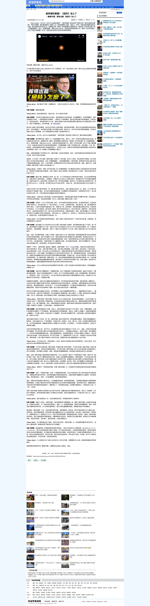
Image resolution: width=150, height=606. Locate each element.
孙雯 (47, 574)
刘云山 (72, 574)
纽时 (29, 460)
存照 (72, 585)
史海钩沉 (43, 587)
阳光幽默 (69, 597)
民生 (88, 7)
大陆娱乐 (38, 592)
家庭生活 (48, 587)
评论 (37, 5)
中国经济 (57, 7)
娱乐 (51, 5)
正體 (92, 1)
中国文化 (79, 587)
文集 (54, 585)
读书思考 (110, 587)
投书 (66, 585)
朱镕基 (33, 573)
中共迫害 (43, 460)
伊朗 (29, 573)
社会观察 (48, 594)
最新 (38, 7)
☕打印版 (112, 9)
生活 (41, 5)
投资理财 (100, 587)
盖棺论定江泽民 (41, 597)
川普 (43, 573)
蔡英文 (84, 574)
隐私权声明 (99, 601)
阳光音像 (84, 597)
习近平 (65, 573)
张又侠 (82, 573)
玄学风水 (64, 587)
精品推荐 (69, 592)
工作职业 (69, 587)
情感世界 (43, 594)
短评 (60, 585)
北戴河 (62, 574)
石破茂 (43, 574)
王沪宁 (36, 574)
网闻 (78, 7)
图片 (111, 7)
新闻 (33, 5)
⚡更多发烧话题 (32, 570)
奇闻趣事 (69, 594)
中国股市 (30, 574)
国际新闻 (63, 7)
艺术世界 (84, 587)
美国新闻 (48, 7)
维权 (92, 7)
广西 (37, 573)
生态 (99, 7)
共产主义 (64, 412)
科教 (81, 7)
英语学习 (115, 587)
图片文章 (50, 590)
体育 (96, 7)
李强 (39, 574)
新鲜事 (46, 5)
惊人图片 (35, 597)
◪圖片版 (117, 9)
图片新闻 (95, 583)
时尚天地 (64, 594)
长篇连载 (45, 590)
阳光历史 (64, 597)
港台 (103, 7)
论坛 (55, 5)
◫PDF (121, 9)
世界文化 (105, 587)
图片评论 (80, 585)
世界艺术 (35, 590)
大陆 (53, 7)
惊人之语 (47, 585)
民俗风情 (88, 594)
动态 (51, 585)
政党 (57, 585)
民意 (76, 585)
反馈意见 (88, 601)
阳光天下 (74, 597)
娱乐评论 (64, 592)
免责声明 (94, 601)
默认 (94, 19)
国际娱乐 (58, 592)
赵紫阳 (89, 574)
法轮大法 (43, 69)
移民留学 (58, 594)
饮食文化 (38, 594)
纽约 (68, 69)
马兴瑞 (47, 573)
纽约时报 (56, 123)
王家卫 (30, 576)
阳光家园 (79, 597)
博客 (60, 5)
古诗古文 (94, 587)
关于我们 (83, 601)
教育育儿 (74, 587)
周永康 (93, 574)
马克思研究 (58, 597)
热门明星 (48, 592)
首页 (28, 5)
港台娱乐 (53, 592)
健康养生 (38, 587)
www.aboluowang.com (57, 1)
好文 (63, 585)
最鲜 (34, 594)
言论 (37, 585)
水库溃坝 (59, 573)
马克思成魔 (53, 573)
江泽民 (64, 147)
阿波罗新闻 (35, 2)
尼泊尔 (34, 576)
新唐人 (59, 446)
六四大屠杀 (76, 573)
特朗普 (91, 573)
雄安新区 (52, 574)
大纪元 (73, 247)
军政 (43, 7)
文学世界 (40, 590)
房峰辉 (77, 574)
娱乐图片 (74, 592)
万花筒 (73, 594)
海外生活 (58, 587)
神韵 (40, 573)
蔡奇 (80, 574)
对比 (69, 585)
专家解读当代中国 (50, 597)
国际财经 (69, 7)
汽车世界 (53, 594)
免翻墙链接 (97, 1)
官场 (85, 7)
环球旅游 (83, 594)
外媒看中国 (41, 585)
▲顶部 (105, 601)
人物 (74, 7)
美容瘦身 (89, 587)
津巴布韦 (67, 574)
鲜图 (92, 594)
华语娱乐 (43, 592)
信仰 (107, 7)
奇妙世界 (78, 594)
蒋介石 (57, 574)
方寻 (49, 453)
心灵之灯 (53, 587)
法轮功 (85, 69)
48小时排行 (103, 16)
